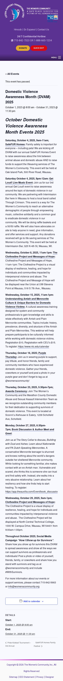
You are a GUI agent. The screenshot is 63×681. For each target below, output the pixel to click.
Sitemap (13, 677)
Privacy (39, 677)
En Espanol (29, 29)
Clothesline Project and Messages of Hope (30, 502)
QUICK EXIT (38, 48)
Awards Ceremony (16, 391)
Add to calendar (31, 601)
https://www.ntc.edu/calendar (33, 346)
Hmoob (18, 29)
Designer (49, 677)
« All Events (12, 74)
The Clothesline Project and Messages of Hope (31, 254)
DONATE (23, 48)
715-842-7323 (22, 40)
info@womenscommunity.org (23, 586)
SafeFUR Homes (15, 144)
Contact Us (43, 29)
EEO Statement (26, 677)
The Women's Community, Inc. (38, 664)
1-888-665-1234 (43, 40)
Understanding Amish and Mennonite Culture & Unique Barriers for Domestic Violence (28, 302)
